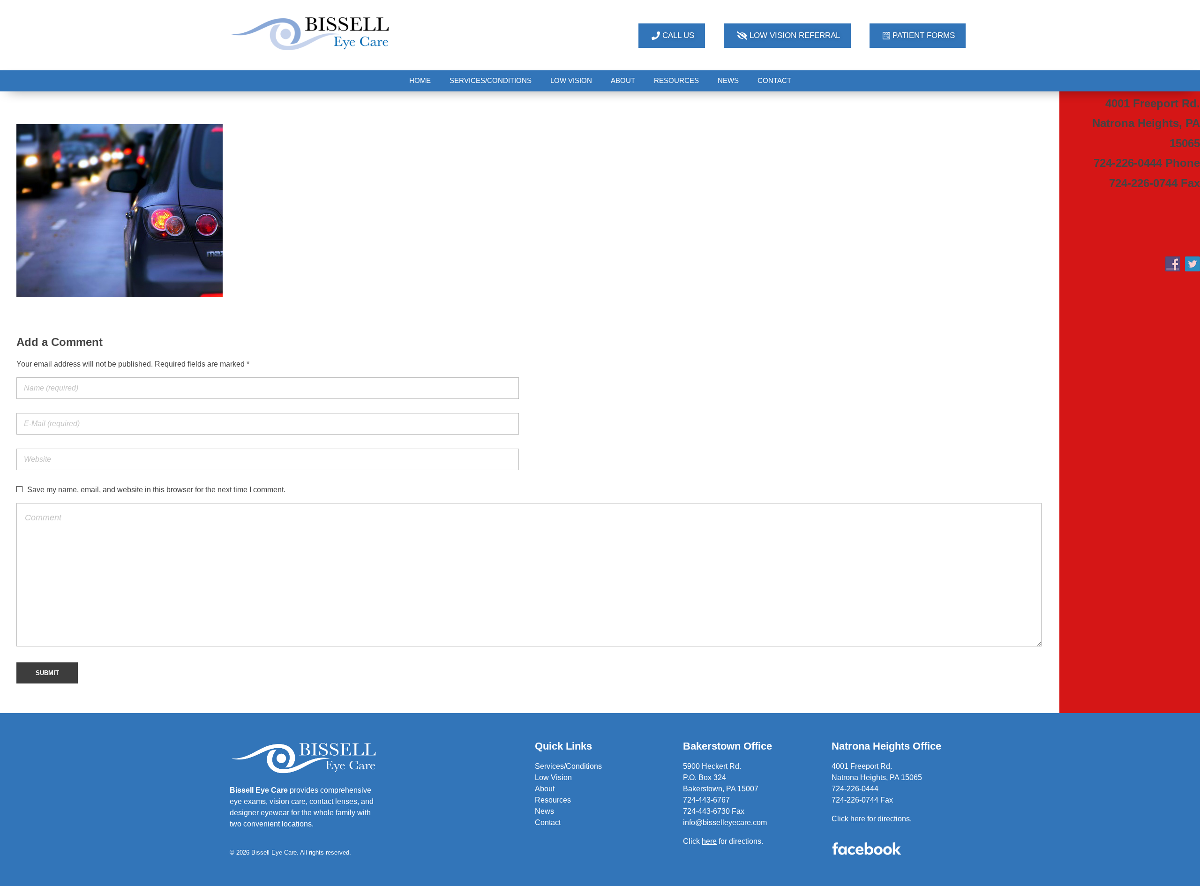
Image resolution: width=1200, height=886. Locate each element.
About (545, 789)
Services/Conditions (568, 766)
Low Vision (553, 777)
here (857, 819)
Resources (553, 800)
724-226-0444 (855, 789)
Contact (548, 822)
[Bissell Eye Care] (311, 33)
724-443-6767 (706, 800)
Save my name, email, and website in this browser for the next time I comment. (156, 490)
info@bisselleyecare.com (725, 822)
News (544, 811)
